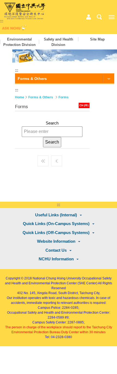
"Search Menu (99, 17)
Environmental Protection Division (19, 42)
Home (19, 97)
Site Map (97, 39)
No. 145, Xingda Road (40, 293)
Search (52, 123)
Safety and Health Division (58, 42)
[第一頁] (43, 159)
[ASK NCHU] (13, 29)
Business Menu (88, 17)
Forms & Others (40, 97)
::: (1, 20)
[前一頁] (56, 159)
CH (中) (83, 105)
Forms (64, 97)
